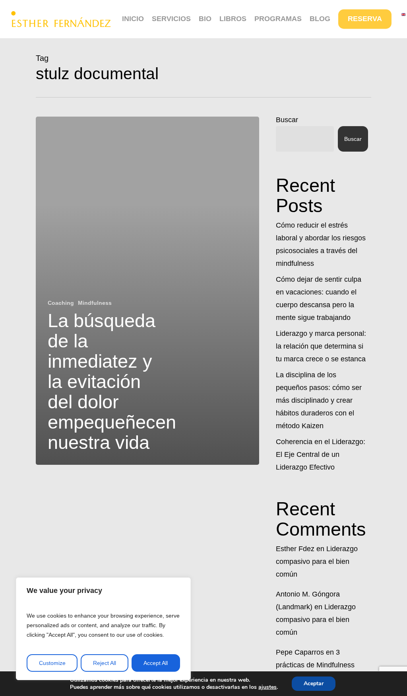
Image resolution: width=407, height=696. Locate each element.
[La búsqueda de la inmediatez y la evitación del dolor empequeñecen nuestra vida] (147, 291)
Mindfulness (95, 303)
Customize (52, 663)
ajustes (267, 687)
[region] (103, 628)
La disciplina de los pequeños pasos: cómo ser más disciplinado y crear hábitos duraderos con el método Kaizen (319, 400)
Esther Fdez (295, 549)
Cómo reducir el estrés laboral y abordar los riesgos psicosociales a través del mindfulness (321, 244)
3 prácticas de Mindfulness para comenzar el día (315, 665)
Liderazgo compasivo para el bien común (317, 561)
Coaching (61, 303)
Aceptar (314, 683)
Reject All (104, 663)
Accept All (155, 663)
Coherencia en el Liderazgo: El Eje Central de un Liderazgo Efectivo (320, 454)
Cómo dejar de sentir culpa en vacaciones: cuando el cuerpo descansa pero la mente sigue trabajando (318, 298)
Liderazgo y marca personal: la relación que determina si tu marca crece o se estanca (321, 346)
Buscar (287, 120)
